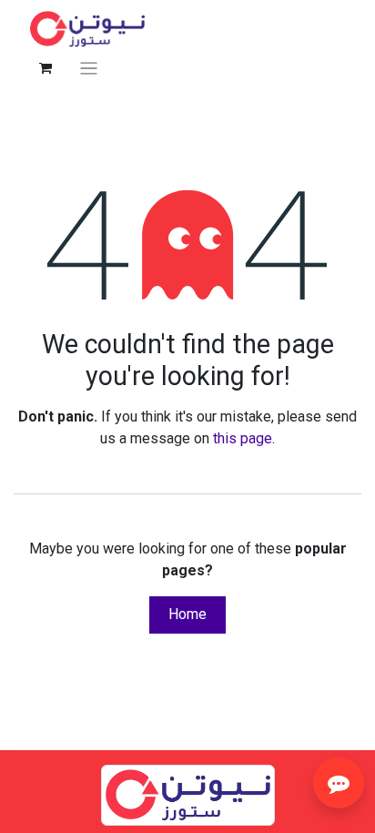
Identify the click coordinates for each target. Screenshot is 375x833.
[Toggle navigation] (88, 67)
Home (187, 614)
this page (242, 438)
